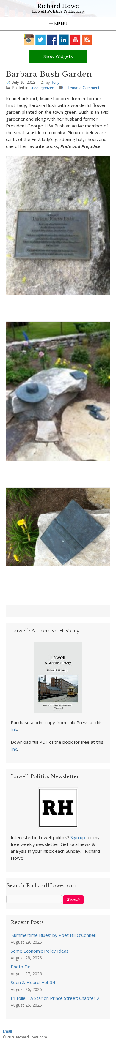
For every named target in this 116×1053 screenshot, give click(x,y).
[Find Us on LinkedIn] (64, 39)
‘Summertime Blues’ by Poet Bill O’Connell (53, 935)
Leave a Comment (83, 88)
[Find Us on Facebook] (52, 39)
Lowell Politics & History (58, 11)
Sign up (77, 837)
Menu (60, 23)
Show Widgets (58, 56)
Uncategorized (41, 88)
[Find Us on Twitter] (40, 39)
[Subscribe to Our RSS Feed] (87, 39)
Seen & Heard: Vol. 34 (33, 982)
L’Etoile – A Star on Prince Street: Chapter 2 (55, 998)
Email (7, 1031)
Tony (55, 82)
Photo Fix (20, 967)
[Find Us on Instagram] (29, 39)
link (14, 729)
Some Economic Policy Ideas (40, 951)
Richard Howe (58, 6)
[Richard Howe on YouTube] (75, 39)
